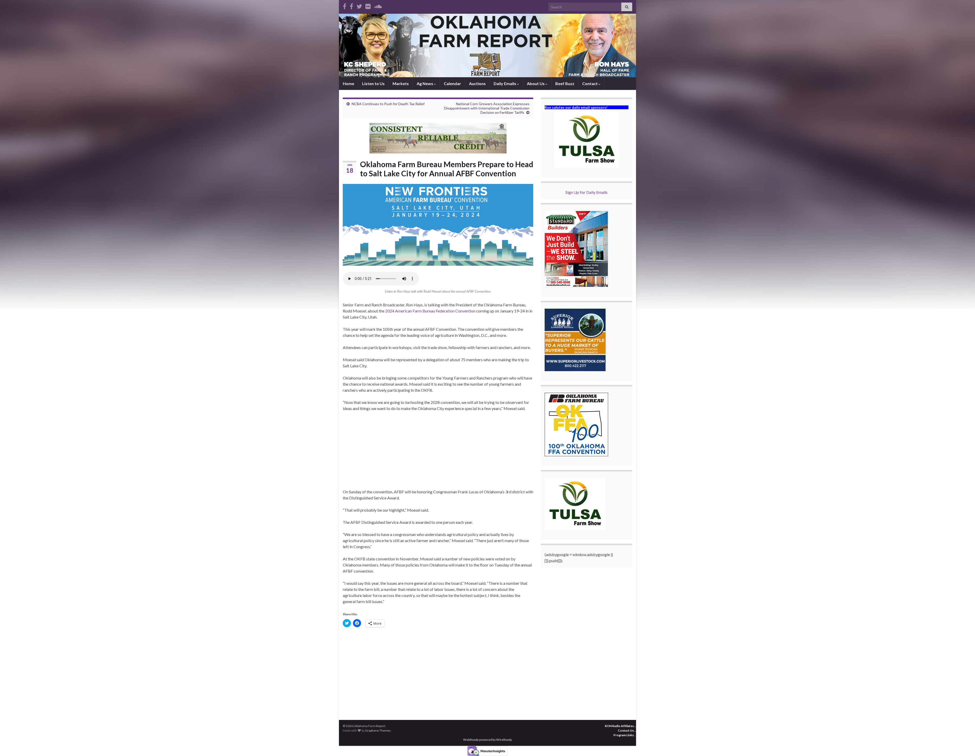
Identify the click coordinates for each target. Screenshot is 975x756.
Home (348, 83)
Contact (590, 83)
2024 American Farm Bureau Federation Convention (430, 310)
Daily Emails (505, 83)
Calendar (452, 83)
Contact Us (626, 730)
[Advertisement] (438, 453)
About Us (536, 83)
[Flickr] (368, 5)
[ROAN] (344, 5)
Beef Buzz (564, 83)
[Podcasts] (378, 5)
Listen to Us (373, 83)
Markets (401, 83)
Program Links (623, 735)
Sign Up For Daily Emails (586, 192)
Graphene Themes (378, 730)
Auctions (477, 83)
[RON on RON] (359, 5)
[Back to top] (963, 744)
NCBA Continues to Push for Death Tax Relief (388, 104)
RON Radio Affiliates (619, 726)
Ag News (425, 83)
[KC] (351, 5)
